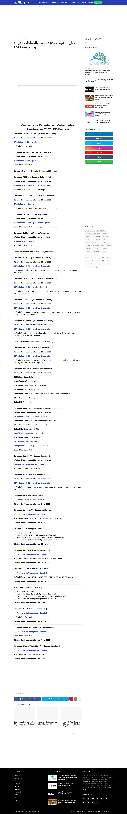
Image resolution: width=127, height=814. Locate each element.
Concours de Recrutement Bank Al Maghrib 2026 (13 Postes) (104, 97)
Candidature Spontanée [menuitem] (59, 2)
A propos (80, 811)
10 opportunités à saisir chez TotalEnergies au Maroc (103, 114)
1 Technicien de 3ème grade (25, 142)
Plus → (84, 789)
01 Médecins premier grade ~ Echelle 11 (30, 433)
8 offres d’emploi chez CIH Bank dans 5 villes (104, 80)
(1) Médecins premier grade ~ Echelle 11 (30, 500)
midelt (102, 261)
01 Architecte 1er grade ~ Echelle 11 (28, 442)
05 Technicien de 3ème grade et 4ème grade (32, 266)
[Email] (75, 699)
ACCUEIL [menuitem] (31, 2)
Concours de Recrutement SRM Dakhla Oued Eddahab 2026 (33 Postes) (70, 724)
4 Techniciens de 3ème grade (25, 204)
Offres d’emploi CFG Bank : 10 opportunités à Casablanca (104, 105)
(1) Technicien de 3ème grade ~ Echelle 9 (30, 573)
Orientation (96, 251)
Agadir (105, 239)
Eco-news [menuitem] (73, 2)
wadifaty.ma (35, 811)
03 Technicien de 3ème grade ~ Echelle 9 (30, 287)
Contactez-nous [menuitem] (87, 2)
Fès (103, 245)
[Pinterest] (71, 699)
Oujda (88, 248)
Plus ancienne (77, 734)
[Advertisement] (63, 20)
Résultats (89, 267)
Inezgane (105, 264)
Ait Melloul (96, 248)
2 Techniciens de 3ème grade (25, 241)
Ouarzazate (89, 254)
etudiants (95, 242)
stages (88, 242)
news (108, 261)
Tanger (98, 239)
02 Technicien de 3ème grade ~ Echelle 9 (30, 417)
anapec (88, 233)
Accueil (16, 39)
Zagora (96, 267)
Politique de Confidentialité (93, 811)
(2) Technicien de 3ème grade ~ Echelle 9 (30, 613)
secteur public (23, 39)
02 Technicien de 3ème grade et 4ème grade (32, 483)
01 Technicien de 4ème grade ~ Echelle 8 (30, 425)
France (88, 251)
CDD (102, 258)
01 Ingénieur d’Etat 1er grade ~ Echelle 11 (31, 446)
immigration (89, 239)
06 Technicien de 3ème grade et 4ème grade (32, 308)
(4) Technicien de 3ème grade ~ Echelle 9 (30, 514)
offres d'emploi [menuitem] (41, 2)
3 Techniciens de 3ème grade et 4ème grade (32, 185)
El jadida (104, 248)
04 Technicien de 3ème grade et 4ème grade (32, 356)
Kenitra (88, 245)
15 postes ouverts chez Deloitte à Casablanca (102, 88)
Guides (109, 258)
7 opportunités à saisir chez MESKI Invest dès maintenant (102, 122)
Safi (97, 254)
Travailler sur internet (92, 258)
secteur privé (90, 230)
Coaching (96, 245)
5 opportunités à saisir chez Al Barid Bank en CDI (47, 723)
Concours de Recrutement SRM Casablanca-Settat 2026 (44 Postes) (24, 724)
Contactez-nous (108, 811)
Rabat (104, 233)
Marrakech (106, 236)
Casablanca (97, 233)
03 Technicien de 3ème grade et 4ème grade (32, 329)
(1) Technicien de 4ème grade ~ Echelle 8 (30, 554)
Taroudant (95, 261)
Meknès (109, 245)
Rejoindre (97, 3)
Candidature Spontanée (93, 236)
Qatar (104, 251)
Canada (103, 242)
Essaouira (97, 264)
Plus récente (18, 734)
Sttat (87, 261)
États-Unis (89, 264)
